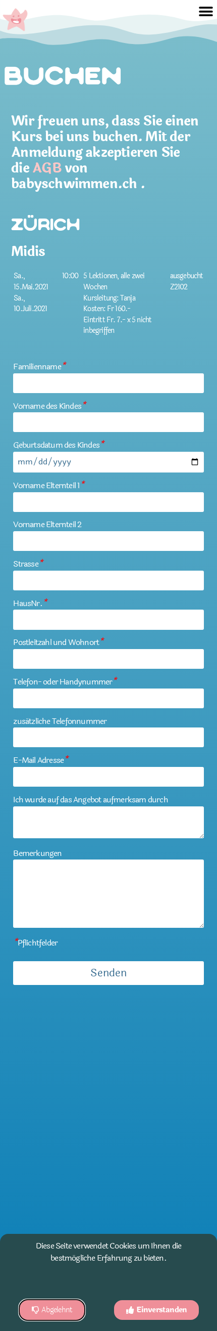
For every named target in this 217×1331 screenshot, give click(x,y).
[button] (206, 11)
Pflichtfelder (35, 942)
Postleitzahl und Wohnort (58, 642)
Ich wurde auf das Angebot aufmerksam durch (90, 799)
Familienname (39, 366)
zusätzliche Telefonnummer (59, 721)
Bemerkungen (37, 853)
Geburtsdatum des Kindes (58, 445)
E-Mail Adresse (40, 760)
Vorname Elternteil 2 (47, 524)
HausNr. (29, 603)
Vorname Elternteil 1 (48, 485)
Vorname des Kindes (49, 406)
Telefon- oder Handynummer (64, 681)
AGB (47, 168)
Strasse (27, 563)
